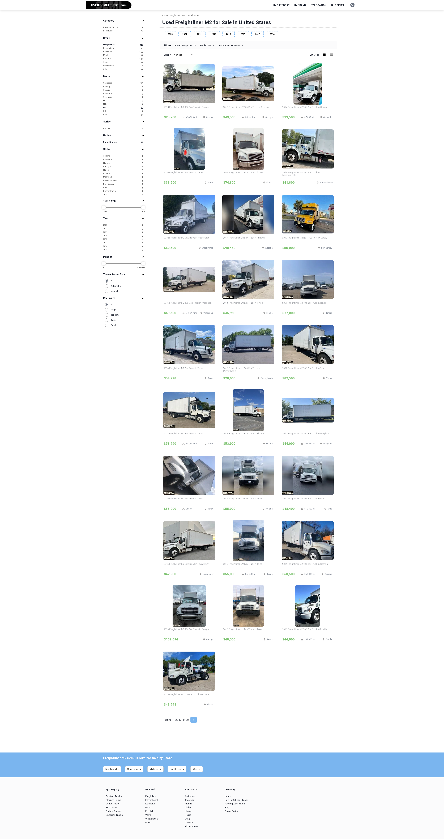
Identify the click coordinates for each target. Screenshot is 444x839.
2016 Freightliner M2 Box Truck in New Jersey (186, 564)
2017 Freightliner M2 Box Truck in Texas (183, 433)
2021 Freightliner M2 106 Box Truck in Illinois (304, 303)
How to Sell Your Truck (236, 800)
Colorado (123, 159)
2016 (123, 246)
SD (123, 111)
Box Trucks (123, 31)
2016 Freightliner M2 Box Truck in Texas (183, 172)
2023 (123, 225)
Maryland (123, 177)
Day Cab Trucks (123, 27)
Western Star (123, 66)
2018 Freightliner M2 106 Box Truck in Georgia (246, 107)
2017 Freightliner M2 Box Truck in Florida (243, 433)
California (190, 796)
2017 (123, 242)
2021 (123, 232)
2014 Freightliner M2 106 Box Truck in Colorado (305, 107)
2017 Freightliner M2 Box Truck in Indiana (243, 498)
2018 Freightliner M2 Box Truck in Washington (187, 237)
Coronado (123, 97)
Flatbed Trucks (113, 811)
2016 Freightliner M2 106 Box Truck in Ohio (303, 498)
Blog (227, 807)
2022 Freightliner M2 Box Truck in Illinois (243, 172)
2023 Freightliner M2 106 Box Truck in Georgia (186, 629)
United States (123, 142)
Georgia (123, 166)
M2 (123, 107)
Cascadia (123, 83)
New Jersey (123, 184)
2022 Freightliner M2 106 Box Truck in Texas (303, 368)
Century (123, 86)
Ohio (123, 187)
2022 (123, 229)
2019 (123, 236)
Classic (123, 90)
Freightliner (123, 45)
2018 (123, 239)
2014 (123, 250)
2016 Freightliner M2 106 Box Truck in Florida (304, 629)
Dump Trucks (112, 803)
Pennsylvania (123, 191)
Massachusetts (123, 180)
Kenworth (123, 52)
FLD (123, 104)
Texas (123, 194)
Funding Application (235, 803)
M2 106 (123, 128)
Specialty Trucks (114, 815)
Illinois (123, 170)
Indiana (123, 173)
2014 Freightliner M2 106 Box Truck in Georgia (186, 107)
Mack (123, 55)
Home (228, 796)
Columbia (123, 93)
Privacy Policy (231, 811)
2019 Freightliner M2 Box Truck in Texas (242, 564)
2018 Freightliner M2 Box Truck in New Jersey (304, 237)
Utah (187, 818)
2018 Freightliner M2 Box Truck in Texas (183, 498)
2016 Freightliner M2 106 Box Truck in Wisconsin (188, 303)
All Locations (191, 826)
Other (123, 69)
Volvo (123, 62)
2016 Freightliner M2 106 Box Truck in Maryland (306, 433)
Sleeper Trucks (113, 800)
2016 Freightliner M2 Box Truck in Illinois (243, 303)
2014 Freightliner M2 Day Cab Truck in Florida (186, 694)
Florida (123, 163)
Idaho (188, 807)
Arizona (123, 156)
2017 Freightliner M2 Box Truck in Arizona (244, 237)
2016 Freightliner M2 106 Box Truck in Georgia (305, 564)
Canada (189, 822)
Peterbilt (123, 59)
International (123, 48)
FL (123, 100)
